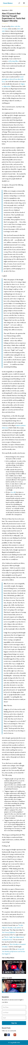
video (18, 29)
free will (13, 492)
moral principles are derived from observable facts (12, 79)
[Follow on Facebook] (8, 1035)
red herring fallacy (13, 61)
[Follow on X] (5, 1035)
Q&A (3, 31)
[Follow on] (11, 1035)
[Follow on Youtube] (15, 1035)
